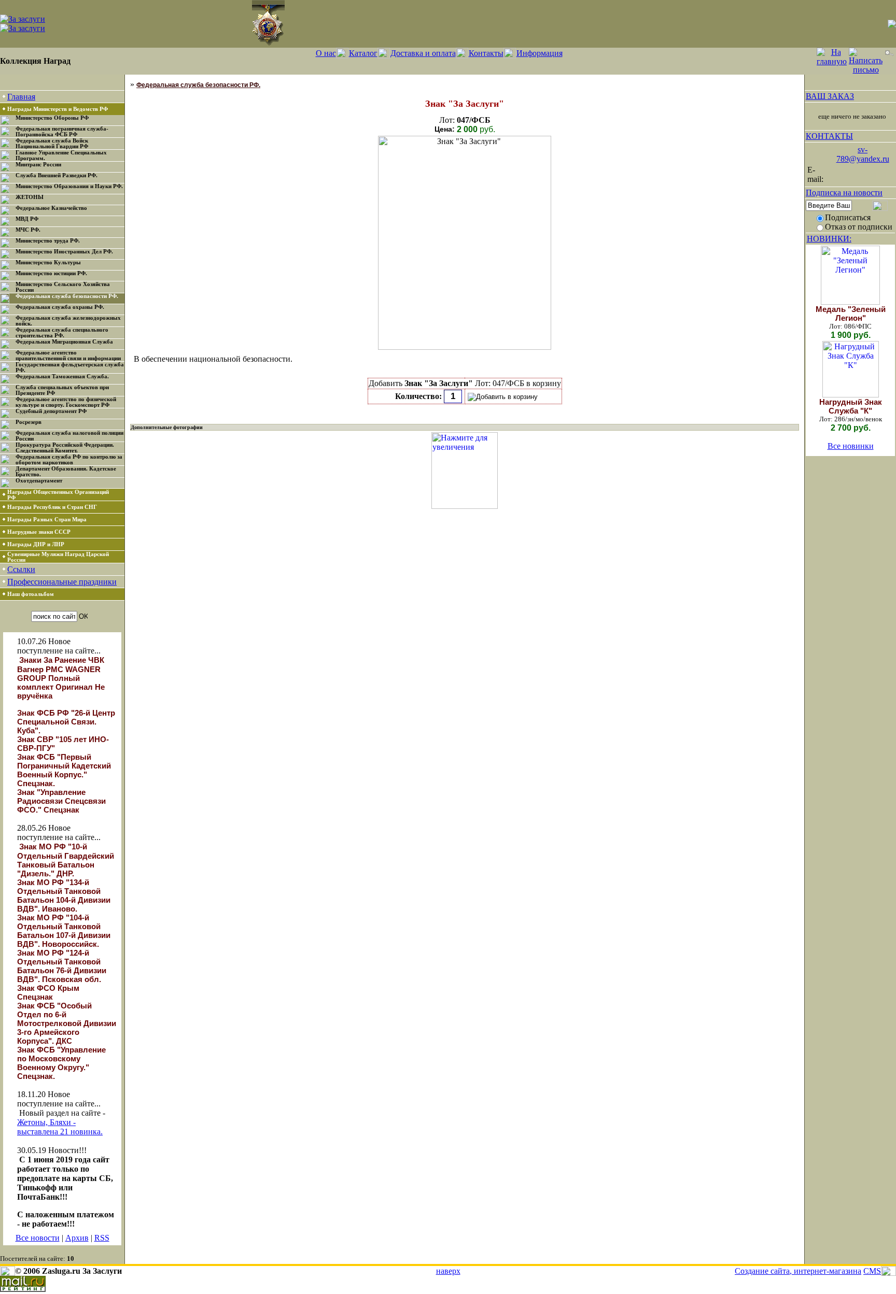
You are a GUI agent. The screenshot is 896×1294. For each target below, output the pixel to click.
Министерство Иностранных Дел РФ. (64, 251)
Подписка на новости (844, 192)
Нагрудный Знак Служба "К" (850, 406)
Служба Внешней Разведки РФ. (56, 175)
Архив (77, 1237)
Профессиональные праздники (62, 581)
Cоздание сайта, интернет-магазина (798, 1271)
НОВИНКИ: (829, 238)
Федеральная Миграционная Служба (64, 342)
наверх (448, 1271)
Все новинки (851, 446)
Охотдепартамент (39, 481)
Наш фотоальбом (30, 594)
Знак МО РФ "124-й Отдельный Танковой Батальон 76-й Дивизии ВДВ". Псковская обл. (61, 966)
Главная (21, 96)
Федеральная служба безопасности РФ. (67, 296)
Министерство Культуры (48, 262)
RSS (101, 1237)
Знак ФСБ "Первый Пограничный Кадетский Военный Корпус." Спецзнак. (64, 770)
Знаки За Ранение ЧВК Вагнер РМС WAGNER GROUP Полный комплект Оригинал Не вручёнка (61, 678)
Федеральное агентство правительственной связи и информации (68, 355)
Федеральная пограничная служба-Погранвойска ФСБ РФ (62, 131)
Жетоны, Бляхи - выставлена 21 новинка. (60, 1127)
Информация (539, 53)
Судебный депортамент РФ (51, 411)
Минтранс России (38, 164)
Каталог (363, 53)
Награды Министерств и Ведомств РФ (57, 109)
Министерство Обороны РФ (52, 118)
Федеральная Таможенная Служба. (62, 376)
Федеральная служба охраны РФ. (60, 307)
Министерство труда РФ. (48, 241)
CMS (872, 1271)
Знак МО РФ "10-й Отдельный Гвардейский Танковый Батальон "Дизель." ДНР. (65, 860)
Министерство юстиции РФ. (51, 273)
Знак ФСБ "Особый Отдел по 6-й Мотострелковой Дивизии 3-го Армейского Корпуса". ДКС (66, 1023)
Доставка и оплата (423, 53)
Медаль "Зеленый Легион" (851, 313)
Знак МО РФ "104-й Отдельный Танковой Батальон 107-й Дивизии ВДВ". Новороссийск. (63, 930)
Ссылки (21, 569)
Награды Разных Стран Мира (47, 519)
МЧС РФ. (28, 230)
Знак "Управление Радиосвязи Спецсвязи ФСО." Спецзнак (61, 801)
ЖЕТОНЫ (30, 197)
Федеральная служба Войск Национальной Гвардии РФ (52, 143)
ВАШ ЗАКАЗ (830, 96)
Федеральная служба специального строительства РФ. (62, 332)
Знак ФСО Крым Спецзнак (48, 992)
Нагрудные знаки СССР (39, 532)
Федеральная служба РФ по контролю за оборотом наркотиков (69, 459)
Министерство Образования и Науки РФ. (69, 186)
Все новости (38, 1237)
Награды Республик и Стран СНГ (52, 507)
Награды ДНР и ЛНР (35, 544)
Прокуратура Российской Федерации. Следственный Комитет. (65, 447)
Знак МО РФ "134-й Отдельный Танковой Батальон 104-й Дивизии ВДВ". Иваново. (63, 895)
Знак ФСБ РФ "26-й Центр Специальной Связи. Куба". (66, 721)
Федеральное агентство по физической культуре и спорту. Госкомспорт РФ (66, 402)
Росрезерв (28, 422)
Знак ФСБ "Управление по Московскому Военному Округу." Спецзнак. (61, 1062)
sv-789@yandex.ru (862, 154)
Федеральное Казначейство (51, 208)
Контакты (486, 53)
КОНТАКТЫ (829, 136)
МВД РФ (27, 219)
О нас (326, 53)
